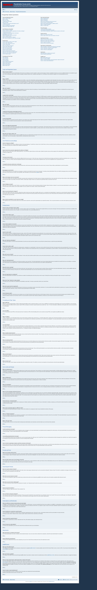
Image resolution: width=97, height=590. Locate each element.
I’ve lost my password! (6, 24)
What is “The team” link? (44, 25)
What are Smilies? (5, 59)
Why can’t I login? (5, 22)
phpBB (37, 172)
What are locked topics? (6, 64)
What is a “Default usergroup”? (45, 24)
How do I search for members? (46, 42)
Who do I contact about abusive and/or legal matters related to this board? (52, 59)
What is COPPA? (5, 19)
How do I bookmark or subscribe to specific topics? (49, 47)
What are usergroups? (44, 20)
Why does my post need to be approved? (9, 52)
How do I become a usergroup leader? (47, 22)
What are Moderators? (44, 19)
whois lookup (5, 562)
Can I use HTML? (5, 58)
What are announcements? (7, 62)
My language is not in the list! (7, 34)
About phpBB (5, 549)
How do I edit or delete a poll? (7, 46)
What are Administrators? (45, 18)
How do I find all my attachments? (46, 54)
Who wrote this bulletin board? (45, 57)
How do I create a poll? (6, 44)
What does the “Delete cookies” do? (8, 26)
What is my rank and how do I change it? (9, 37)
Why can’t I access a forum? (7, 47)
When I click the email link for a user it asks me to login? (11, 38)
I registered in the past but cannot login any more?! (11, 23)
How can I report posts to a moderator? (9, 50)
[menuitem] (4, 10)
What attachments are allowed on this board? (48, 53)
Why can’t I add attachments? (7, 48)
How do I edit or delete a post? (7, 42)
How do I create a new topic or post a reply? (10, 41)
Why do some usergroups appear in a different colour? (49, 23)
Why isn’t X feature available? (45, 58)
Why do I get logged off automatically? (9, 25)
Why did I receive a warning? (7, 49)
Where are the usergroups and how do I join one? (48, 21)
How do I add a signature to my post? (9, 43)
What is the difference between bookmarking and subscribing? (51, 46)
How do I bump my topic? (7, 53)
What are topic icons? (6, 65)
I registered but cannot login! (7, 21)
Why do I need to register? (7, 18)
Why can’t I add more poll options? (8, 45)
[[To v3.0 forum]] (8, 4)
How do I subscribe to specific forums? (47, 48)
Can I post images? (6, 60)
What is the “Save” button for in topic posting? (10, 51)
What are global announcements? (8, 61)
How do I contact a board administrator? (47, 60)
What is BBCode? (5, 57)
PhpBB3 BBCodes (51, 581)
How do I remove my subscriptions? (46, 49)
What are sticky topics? (6, 63)
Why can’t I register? (6, 20)
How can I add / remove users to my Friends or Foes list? (50, 35)
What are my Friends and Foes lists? (46, 34)
